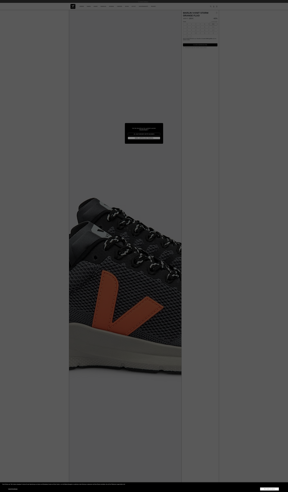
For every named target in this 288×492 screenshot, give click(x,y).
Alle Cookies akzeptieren (269, 489)
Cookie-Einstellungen (13, 489)
